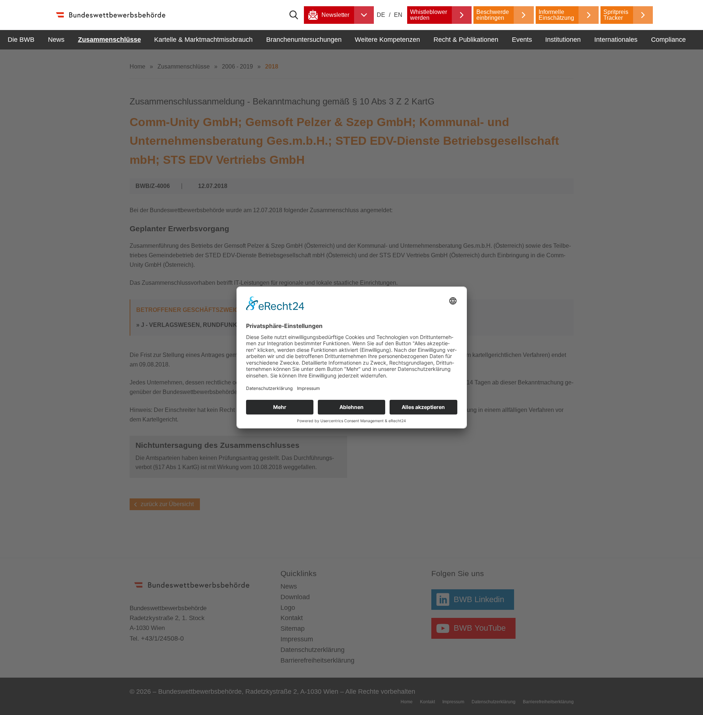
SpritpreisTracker (615, 15)
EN (398, 15)
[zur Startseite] (110, 15)
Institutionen (563, 39)
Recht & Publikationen (466, 39)
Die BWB (21, 39)
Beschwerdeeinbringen (492, 15)
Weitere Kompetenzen (387, 39)
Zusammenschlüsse (109, 39)
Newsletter (335, 15)
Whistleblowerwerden (428, 15)
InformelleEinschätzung (556, 15)
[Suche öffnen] (296, 15)
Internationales (615, 39)
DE (382, 15)
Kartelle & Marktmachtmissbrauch (203, 39)
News (56, 39)
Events (522, 39)
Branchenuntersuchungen (304, 39)
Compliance (668, 39)
